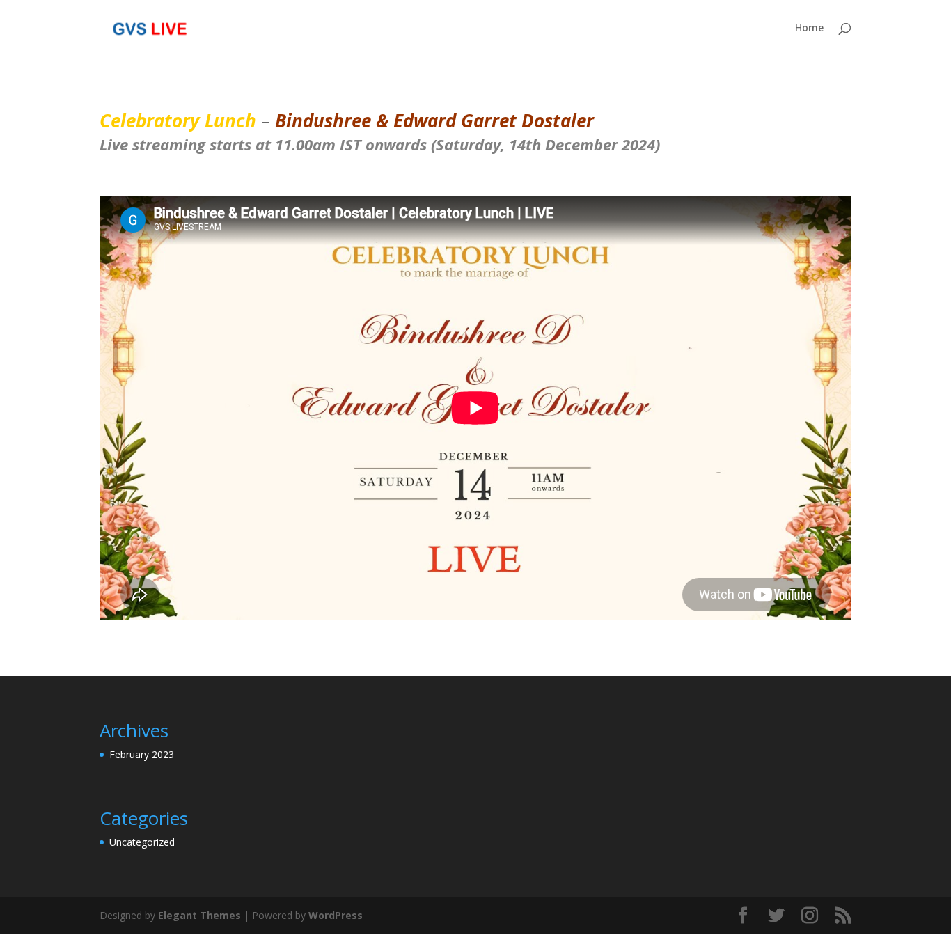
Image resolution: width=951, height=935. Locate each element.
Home (809, 28)
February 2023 (141, 754)
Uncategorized (142, 842)
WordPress (335, 915)
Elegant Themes (199, 915)
